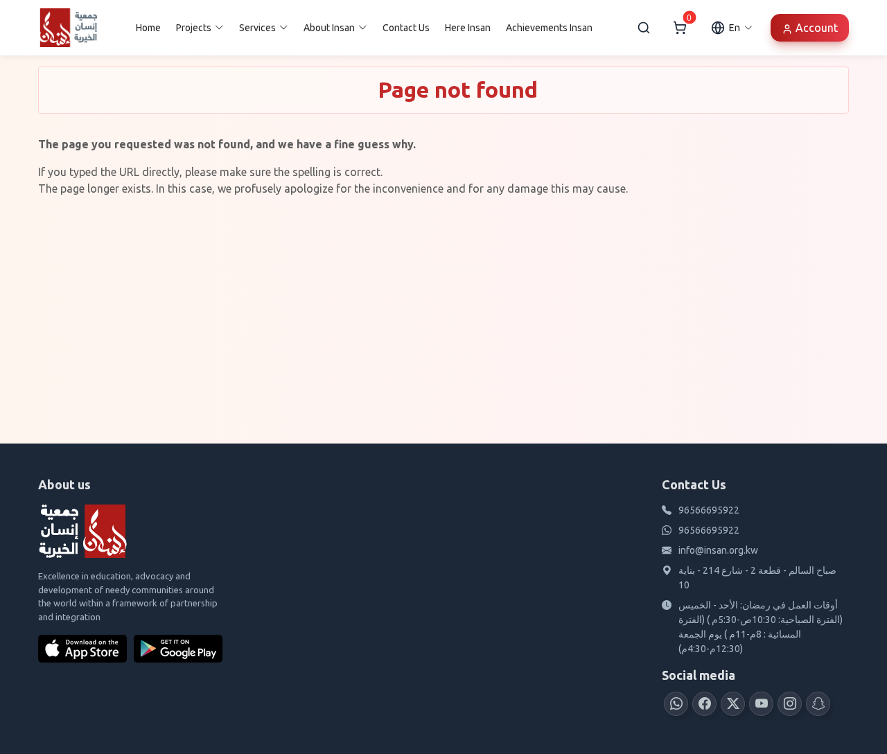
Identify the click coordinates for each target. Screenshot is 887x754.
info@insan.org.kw (718, 550)
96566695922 (708, 510)
